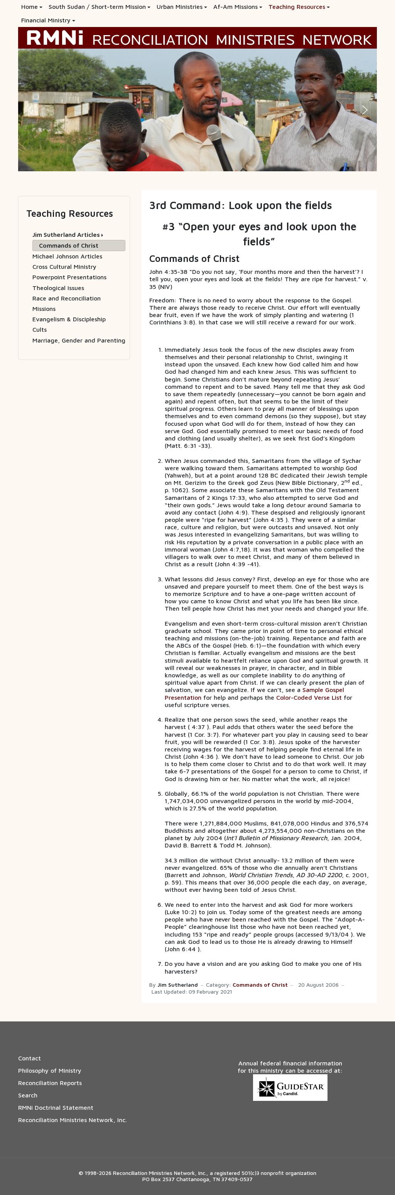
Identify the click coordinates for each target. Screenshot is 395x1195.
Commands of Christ (260, 985)
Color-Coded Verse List (309, 697)
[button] (32, 7)
